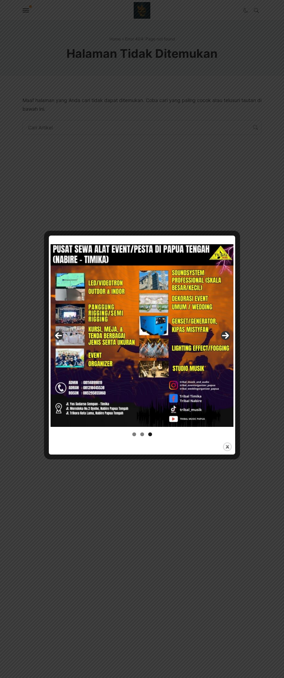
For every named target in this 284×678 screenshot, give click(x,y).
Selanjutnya (225, 335)
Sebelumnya (58, 335)
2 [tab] (142, 434)
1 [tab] (134, 434)
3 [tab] (150, 434)
